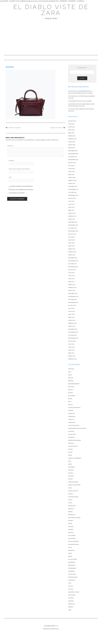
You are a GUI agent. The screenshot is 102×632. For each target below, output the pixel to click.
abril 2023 (71, 133)
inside (70, 464)
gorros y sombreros (74, 458)
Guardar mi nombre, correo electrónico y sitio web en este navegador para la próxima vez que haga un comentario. (21, 189)
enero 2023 (71, 142)
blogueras (71, 395)
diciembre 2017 (72, 186)
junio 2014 (71, 311)
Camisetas (71, 413)
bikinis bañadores (73, 383)
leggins (70, 473)
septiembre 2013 (73, 338)
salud (70, 547)
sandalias (71, 550)
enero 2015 (71, 290)
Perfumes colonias (74, 517)
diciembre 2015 (72, 258)
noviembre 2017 (73, 189)
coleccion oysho (73, 425)
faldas (70, 452)
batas (70, 375)
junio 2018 (71, 168)
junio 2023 (71, 127)
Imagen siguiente (56, 127)
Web (10, 177)
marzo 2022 (71, 144)
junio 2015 (71, 275)
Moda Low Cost (73, 491)
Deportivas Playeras (74, 440)
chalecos (71, 419)
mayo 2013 (71, 350)
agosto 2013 (72, 341)
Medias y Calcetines (74, 485)
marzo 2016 (71, 249)
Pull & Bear (71, 535)
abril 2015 (71, 281)
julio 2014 (71, 308)
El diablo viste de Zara (51, 9)
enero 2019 (71, 147)
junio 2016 (71, 240)
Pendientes (71, 514)
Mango (70, 479)
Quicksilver (72, 538)
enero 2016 (71, 255)
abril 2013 (71, 353)
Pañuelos (71, 508)
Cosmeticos (72, 434)
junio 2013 (71, 347)
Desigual (71, 443)
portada (71, 526)
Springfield (71, 565)
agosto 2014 (72, 305)
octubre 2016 (72, 228)
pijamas (70, 520)
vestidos (71, 598)
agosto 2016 (72, 234)
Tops (69, 583)
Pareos (70, 511)
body (69, 401)
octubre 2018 (72, 156)
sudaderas (71, 571)
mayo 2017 (71, 207)
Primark (70, 529)
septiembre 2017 (73, 195)
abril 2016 (71, 246)
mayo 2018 (71, 171)
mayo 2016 (71, 243)
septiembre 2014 (73, 302)
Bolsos (70, 404)
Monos (70, 494)
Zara (69, 610)
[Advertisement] (51, 37)
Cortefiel (71, 431)
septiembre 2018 (73, 159)
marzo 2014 (71, 320)
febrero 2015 (72, 287)
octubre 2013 (72, 335)
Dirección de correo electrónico (19, 169)
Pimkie (70, 523)
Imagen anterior (15, 127)
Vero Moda (71, 595)
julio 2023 (71, 124)
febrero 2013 (72, 359)
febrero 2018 (72, 180)
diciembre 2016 (72, 222)
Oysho (70, 500)
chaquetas (71, 422)
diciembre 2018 (72, 150)
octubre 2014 (72, 299)
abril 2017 (71, 210)
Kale (56, 626)
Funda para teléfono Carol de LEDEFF (80, 101)
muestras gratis (73, 497)
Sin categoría (72, 559)
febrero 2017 (72, 216)
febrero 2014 (72, 323)
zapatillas (71, 604)
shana (70, 556)
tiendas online (72, 577)
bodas (70, 398)
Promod (70, 532)
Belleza (70, 378)
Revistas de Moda (73, 544)
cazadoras (71, 416)
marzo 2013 (71, 356)
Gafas (70, 455)
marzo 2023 (71, 136)
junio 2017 (71, 204)
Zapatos (70, 607)
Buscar (82, 78)
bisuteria (71, 386)
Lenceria (71, 476)
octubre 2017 (72, 192)
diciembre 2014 (72, 293)
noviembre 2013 (73, 332)
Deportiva (71, 437)
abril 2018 (71, 174)
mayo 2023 (71, 130)
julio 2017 (71, 201)
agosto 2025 (72, 121)
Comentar (10, 146)
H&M (69, 461)
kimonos (71, 470)
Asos (69, 372)
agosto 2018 (72, 162)
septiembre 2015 (73, 266)
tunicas (70, 589)
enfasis (70, 449)
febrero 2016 (72, 252)
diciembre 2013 (72, 329)
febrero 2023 (72, 139)
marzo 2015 (71, 284)
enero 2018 (71, 183)
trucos (70, 586)
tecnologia (72, 574)
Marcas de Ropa (73, 482)
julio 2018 (71, 165)
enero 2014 (71, 326)
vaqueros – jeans (73, 592)
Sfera (70, 553)
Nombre (11, 160)
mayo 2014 (71, 314)
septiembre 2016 (73, 231)
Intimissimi (71, 467)
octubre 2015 (72, 263)
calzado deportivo (74, 407)
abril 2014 (71, 317)
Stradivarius (72, 568)
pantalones (72, 505)
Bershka (70, 381)
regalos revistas (73, 541)
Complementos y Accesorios (77, 428)
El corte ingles (73, 446)
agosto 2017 (72, 198)
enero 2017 (71, 219)
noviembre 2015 (73, 261)
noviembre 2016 (73, 225)
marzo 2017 (71, 213)
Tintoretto (71, 580)
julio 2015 (71, 272)
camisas (70, 410)
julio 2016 (71, 237)
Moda (70, 488)
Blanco (70, 389)
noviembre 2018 (73, 153)
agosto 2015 (72, 269)
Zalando (71, 601)
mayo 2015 (71, 278)
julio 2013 (71, 344)
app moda (71, 369)
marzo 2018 (71, 177)
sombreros (71, 562)
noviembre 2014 (73, 296)
